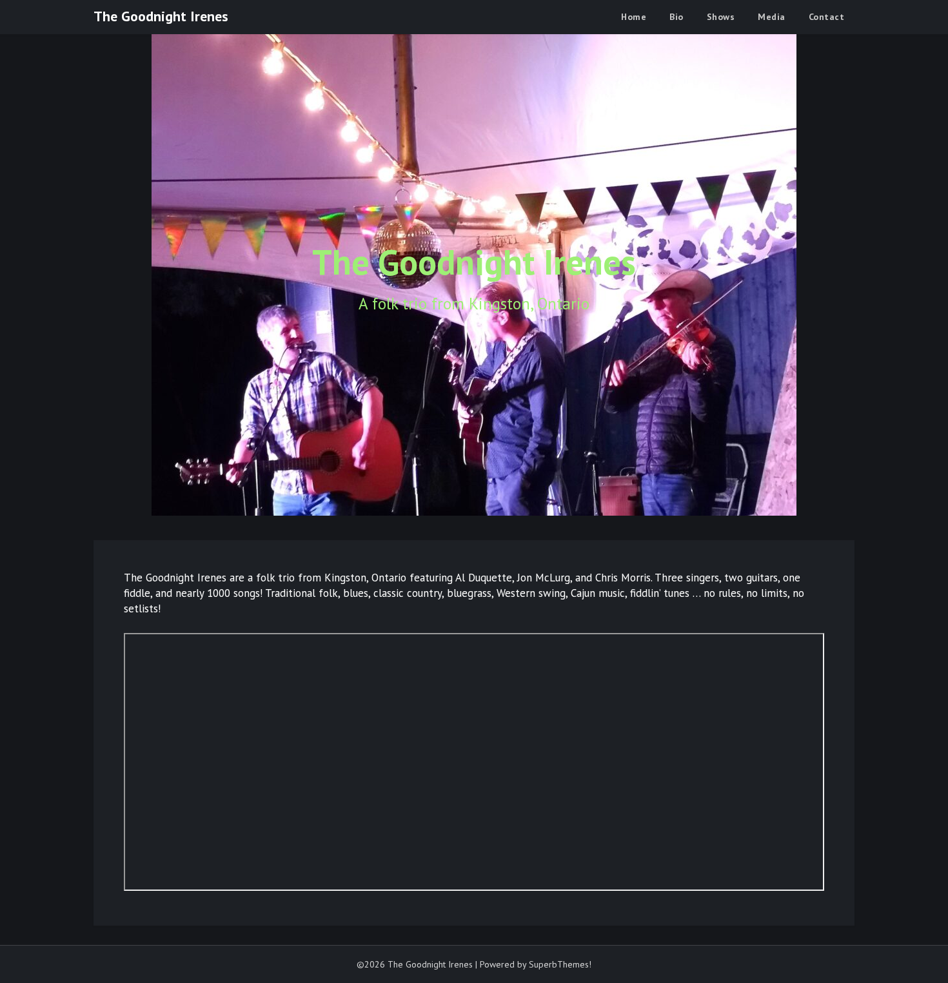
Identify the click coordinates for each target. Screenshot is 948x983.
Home (633, 17)
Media (771, 17)
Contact (827, 17)
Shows (721, 17)
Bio (676, 17)
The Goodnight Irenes (161, 16)
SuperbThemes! (560, 964)
